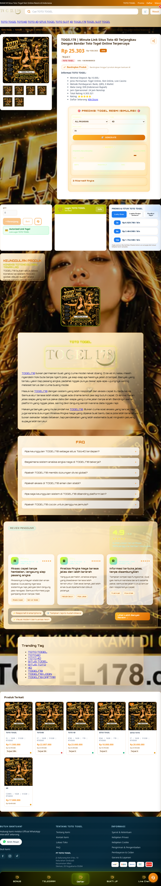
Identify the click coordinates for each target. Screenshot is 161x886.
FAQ (58, 847)
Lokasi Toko (62, 842)
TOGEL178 (80, 22)
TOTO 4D (33, 22)
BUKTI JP (112, 881)
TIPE (112, 117)
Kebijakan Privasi (120, 837)
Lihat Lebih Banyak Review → (129, 616)
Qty (4, 208)
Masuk (158, 3)
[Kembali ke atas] (154, 869)
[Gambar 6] (19, 102)
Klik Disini (93, 99)
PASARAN (77, 117)
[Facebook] (2, 856)
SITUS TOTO (55, 30)
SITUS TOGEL (47, 22)
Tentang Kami (63, 832)
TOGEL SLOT (94, 22)
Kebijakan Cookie (120, 842)
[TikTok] (17, 856)
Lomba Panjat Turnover (135, 214)
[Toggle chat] (153, 877)
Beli (28, 221)
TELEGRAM (48, 881)
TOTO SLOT (62, 22)
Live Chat (144, 881)
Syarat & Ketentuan (121, 832)
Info (100, 209)
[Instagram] (10, 856)
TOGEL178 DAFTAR (42, 677)
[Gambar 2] (19, 90)
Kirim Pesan (13, 841)
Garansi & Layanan (121, 857)
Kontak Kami (62, 837)
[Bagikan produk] (153, 41)
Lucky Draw (119, 214)
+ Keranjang (12, 221)
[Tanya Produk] (38, 221)
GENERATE (109, 137)
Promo (141, 3)
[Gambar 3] (31, 90)
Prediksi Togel (150, 214)
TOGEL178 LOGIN (40, 674)
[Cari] (29, 11)
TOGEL (106, 22)
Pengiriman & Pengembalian (126, 847)
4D (71, 22)
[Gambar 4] (42, 90)
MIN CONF (77, 127)
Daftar (149, 3)
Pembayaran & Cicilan (123, 852)
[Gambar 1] (8, 90)
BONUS (17, 881)
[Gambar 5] (8, 102)
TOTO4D (22, 22)
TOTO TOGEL (129, 3)
